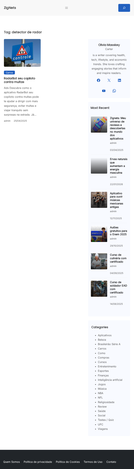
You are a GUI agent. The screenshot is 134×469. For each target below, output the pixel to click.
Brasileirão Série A (109, 344)
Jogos (102, 384)
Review (102, 406)
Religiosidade (106, 402)
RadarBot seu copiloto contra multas (19, 80)
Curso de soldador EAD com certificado (118, 287)
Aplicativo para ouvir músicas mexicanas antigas (116, 200)
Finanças (103, 375)
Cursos (102, 362)
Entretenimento (107, 366)
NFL (100, 397)
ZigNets (10, 7)
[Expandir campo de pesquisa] (124, 8)
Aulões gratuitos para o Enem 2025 (118, 231)
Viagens (103, 428)
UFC (100, 424)
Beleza (102, 339)
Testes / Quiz (106, 419)
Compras (103, 357)
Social (101, 415)
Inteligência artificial (110, 379)
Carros (9, 72)
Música (102, 388)
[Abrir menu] (66, 8)
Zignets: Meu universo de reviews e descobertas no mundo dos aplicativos (118, 128)
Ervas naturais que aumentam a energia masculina (118, 165)
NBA (100, 393)
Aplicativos (104, 335)
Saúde (102, 411)
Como (101, 353)
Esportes (103, 370)
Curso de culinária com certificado (118, 258)
